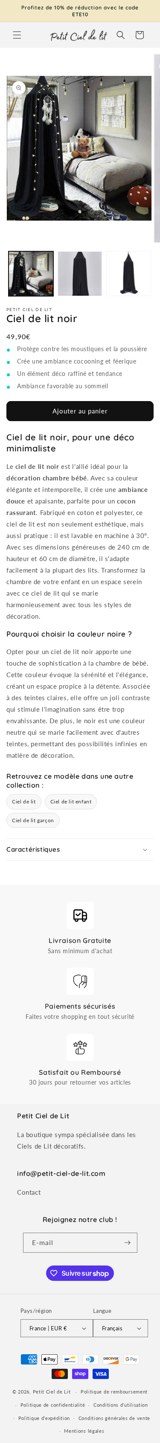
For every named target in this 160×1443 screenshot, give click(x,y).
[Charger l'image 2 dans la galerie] (80, 273)
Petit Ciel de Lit (52, 1391)
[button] (17, 35)
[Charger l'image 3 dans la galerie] (128, 273)
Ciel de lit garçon (33, 820)
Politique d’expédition (44, 1418)
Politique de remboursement (114, 1391)
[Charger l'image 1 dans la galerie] (31, 273)
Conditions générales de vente (114, 1418)
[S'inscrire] (127, 1243)
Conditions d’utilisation (120, 1405)
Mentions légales (84, 1431)
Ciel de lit (24, 801)
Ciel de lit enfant (71, 801)
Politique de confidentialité (52, 1405)
